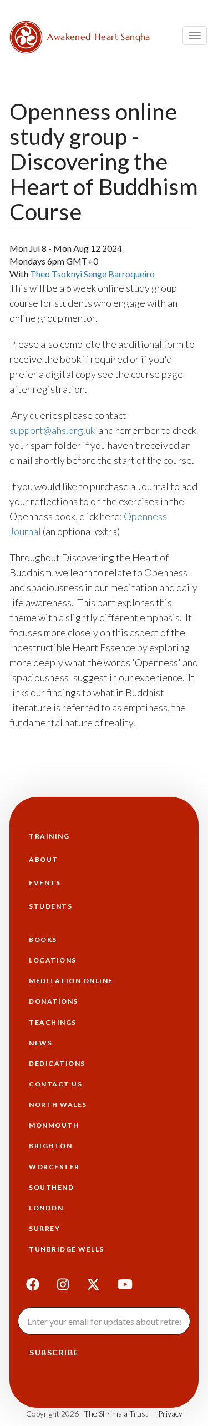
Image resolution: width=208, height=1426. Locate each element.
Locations (53, 960)
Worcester (54, 1167)
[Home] (26, 37)
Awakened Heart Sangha (98, 36)
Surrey (44, 1228)
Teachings (53, 1022)
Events (44, 883)
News (40, 1043)
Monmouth (54, 1125)
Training (49, 836)
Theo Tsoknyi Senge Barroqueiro (92, 273)
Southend (51, 1187)
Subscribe (54, 1352)
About (43, 859)
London (46, 1208)
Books (43, 939)
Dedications (57, 1063)
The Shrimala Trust (116, 1413)
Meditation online (71, 980)
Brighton (50, 1145)
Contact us (55, 1084)
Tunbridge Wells (66, 1249)
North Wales (58, 1104)
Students (50, 906)
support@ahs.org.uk (52, 430)
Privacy (170, 1413)
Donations (53, 1001)
